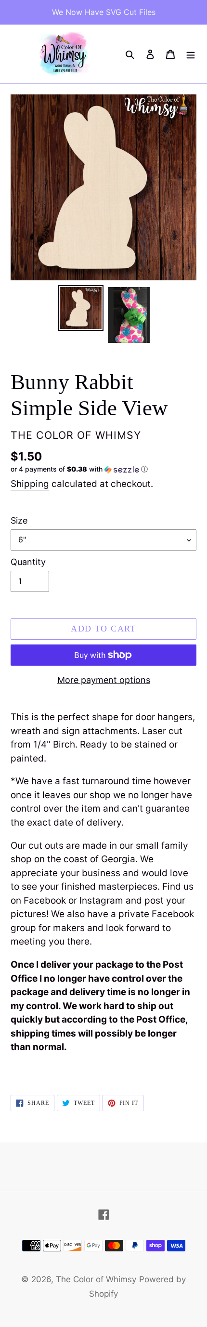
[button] (79, 469)
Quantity (28, 562)
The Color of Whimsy (96, 1279)
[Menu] (191, 54)
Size (19, 520)
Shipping (30, 483)
